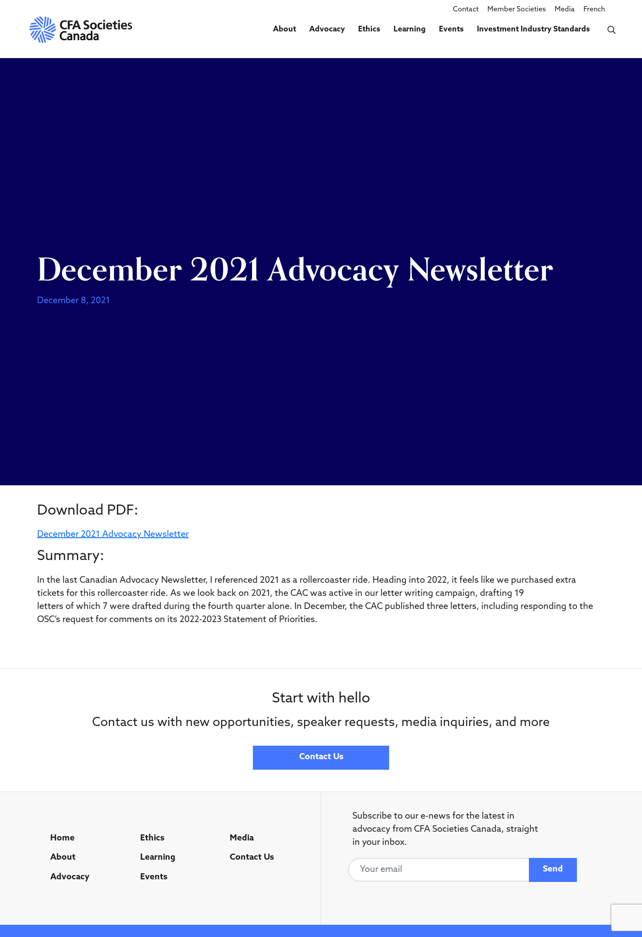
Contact (466, 9)
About (284, 29)
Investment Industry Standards (533, 29)
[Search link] (611, 29)
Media (565, 9)
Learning (409, 29)
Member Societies (516, 9)
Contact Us (321, 757)
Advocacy (327, 29)
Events (451, 29)
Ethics (369, 29)
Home (62, 838)
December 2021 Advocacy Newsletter (113, 534)
